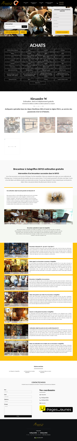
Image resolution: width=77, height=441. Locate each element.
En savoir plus (12, 132)
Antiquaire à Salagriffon (14, 371)
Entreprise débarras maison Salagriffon (45, 372)
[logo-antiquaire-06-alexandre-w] (7, 3)
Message (6, 404)
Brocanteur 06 (26, 3)
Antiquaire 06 (41, 3)
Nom (5, 389)
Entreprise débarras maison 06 (49, 3)
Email (5, 394)
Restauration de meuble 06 (34, 3)
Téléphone (6, 399)
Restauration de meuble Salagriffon (30, 372)
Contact (23, 32)
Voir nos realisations (11, 32)
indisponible (61, 2)
